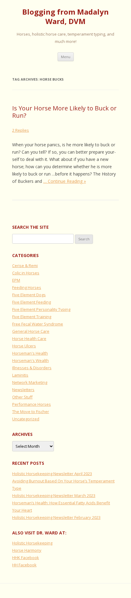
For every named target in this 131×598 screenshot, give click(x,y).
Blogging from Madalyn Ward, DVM (65, 16)
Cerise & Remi (25, 265)
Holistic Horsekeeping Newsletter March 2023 (53, 495)
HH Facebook (24, 565)
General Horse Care (30, 331)
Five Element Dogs (29, 294)
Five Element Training (31, 316)
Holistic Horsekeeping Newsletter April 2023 (52, 473)
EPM (16, 280)
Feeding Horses (26, 287)
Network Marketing (29, 382)
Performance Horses (31, 404)
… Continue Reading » (64, 181)
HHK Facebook (25, 557)
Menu (65, 56)
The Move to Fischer (30, 411)
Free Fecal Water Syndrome (37, 324)
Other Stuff (22, 397)
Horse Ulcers (24, 346)
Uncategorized (25, 419)
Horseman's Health (30, 353)
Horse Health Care (29, 338)
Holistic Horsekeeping (32, 543)
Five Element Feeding (31, 302)
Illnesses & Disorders (31, 367)
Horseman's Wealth (30, 360)
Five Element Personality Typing (41, 309)
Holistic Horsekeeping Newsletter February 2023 (56, 517)
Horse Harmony (26, 550)
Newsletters (23, 389)
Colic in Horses (25, 273)
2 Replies (20, 130)
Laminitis (20, 375)
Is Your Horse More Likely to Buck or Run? (64, 112)
